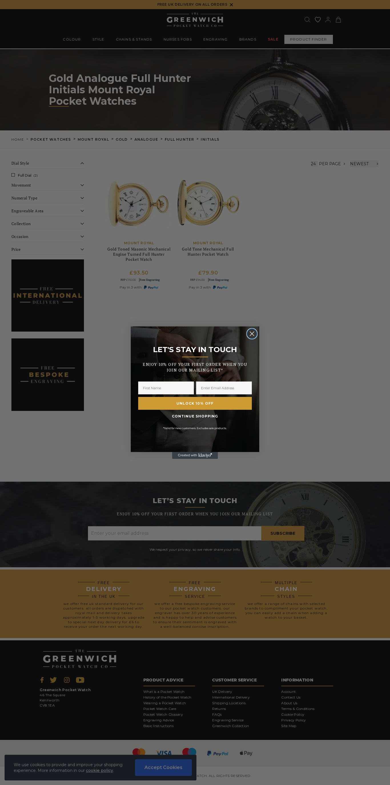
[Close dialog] (252, 334)
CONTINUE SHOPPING (195, 416)
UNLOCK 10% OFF (195, 403)
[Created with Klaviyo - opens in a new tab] (195, 455)
